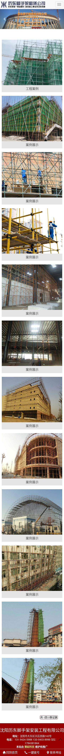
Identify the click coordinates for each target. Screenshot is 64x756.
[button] (5, 19)
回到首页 (12, 752)
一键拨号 (33, 752)
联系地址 (55, 752)
